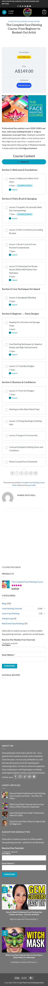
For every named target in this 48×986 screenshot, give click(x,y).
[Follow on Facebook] (18, 6)
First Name (6, 645)
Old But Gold (8, 618)
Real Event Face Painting (13, 623)
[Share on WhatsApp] (12, 473)
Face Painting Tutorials (12, 608)
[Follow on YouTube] (30, 6)
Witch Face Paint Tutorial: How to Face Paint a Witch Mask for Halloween (27, 805)
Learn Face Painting (10, 613)
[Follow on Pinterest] (27, 6)
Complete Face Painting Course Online (24, 21)
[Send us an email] (25, 6)
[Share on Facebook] (17, 473)
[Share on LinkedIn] (35, 473)
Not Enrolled (24, 57)
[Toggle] (44, 608)
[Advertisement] (24, 536)
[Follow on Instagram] (20, 6)
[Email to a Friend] (26, 473)
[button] (4, 12)
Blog (4, 603)
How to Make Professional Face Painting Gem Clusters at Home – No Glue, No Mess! (27, 795)
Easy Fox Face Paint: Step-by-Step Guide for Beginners (27, 822)
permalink (32, 485)
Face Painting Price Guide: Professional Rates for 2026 (27, 814)
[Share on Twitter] (22, 473)
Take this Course (24, 85)
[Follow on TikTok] (23, 6)
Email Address (8, 655)
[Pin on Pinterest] (31, 473)
